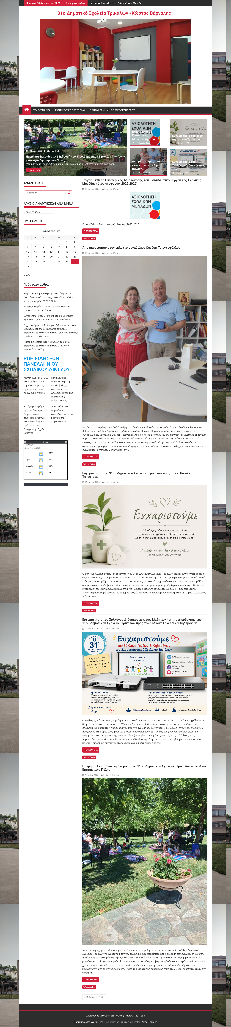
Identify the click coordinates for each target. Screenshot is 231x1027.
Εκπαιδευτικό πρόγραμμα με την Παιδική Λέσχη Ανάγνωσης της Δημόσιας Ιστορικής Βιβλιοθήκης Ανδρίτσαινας (62, 389)
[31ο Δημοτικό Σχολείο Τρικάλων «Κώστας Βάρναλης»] (26, 109)
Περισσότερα (91, 231)
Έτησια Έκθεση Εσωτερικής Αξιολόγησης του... (144, 135)
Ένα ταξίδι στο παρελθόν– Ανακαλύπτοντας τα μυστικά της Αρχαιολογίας (62, 414)
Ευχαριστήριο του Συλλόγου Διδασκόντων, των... (188, 165)
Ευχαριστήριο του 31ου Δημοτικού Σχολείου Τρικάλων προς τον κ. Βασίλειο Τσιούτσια (137, 475)
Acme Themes (149, 1021)
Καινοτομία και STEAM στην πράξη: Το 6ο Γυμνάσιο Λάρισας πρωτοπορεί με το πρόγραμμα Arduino (36, 385)
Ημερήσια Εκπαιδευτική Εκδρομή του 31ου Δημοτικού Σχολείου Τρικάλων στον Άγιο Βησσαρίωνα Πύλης (144, 768)
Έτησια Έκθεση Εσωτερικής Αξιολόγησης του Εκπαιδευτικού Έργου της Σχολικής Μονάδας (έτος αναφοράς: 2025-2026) (141, 181)
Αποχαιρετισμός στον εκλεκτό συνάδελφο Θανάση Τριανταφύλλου (131, 247)
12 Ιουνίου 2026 (182, 143)
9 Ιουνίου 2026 (182, 173)
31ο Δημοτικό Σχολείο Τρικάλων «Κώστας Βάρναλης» (115, 13)
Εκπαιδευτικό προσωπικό (70, 110)
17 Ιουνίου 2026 (36, 151)
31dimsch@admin (55, 151)
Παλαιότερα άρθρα (95, 997)
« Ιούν (27, 275)
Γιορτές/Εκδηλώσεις (123, 110)
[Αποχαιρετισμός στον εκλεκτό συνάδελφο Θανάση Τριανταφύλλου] (144, 339)
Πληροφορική (98, 110)
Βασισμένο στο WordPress (88, 1021)
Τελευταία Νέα (41, 110)
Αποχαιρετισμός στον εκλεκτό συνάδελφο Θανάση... (146, 165)
